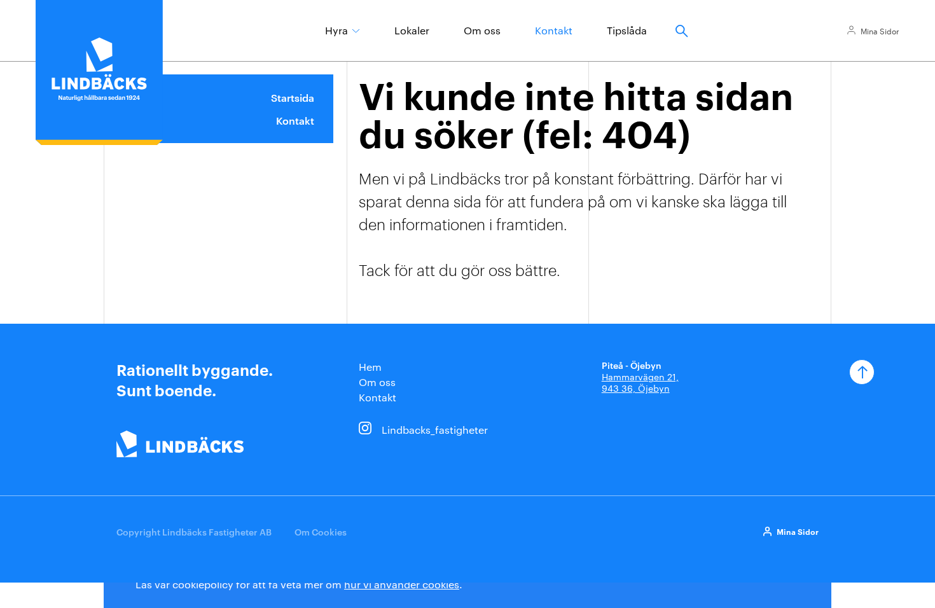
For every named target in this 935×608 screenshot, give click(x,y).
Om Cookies (320, 531)
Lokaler (411, 30)
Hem (370, 366)
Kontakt (553, 30)
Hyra (336, 30)
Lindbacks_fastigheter (435, 429)
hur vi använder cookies (401, 584)
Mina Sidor (880, 30)
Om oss (482, 30)
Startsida (292, 97)
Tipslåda (627, 30)
